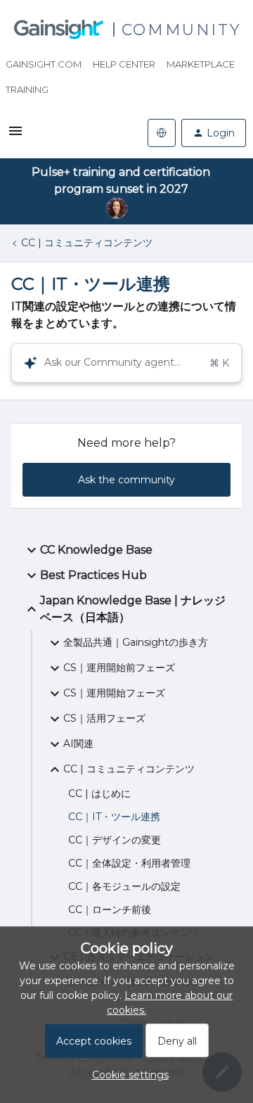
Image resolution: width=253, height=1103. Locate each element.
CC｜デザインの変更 (114, 840)
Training (27, 89)
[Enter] (24, 363)
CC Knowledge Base (96, 549)
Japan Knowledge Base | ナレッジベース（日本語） (133, 609)
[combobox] (126, 363)
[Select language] (162, 133)
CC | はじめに (99, 793)
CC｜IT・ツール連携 (114, 816)
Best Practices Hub (93, 575)
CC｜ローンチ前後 (109, 909)
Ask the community (126, 479)
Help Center (124, 64)
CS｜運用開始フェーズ (114, 693)
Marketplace (201, 64)
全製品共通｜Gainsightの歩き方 (135, 642)
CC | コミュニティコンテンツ (87, 242)
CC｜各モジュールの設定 (124, 886)
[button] (127, 1075)
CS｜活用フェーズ (104, 718)
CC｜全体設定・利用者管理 (129, 863)
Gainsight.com (44, 64)
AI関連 (78, 743)
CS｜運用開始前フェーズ (119, 667)
